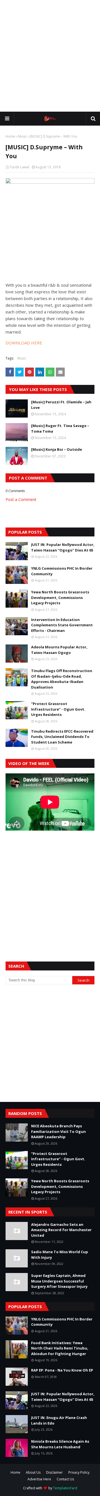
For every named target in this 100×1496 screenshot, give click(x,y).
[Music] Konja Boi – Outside (56, 449)
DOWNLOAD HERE (24, 343)
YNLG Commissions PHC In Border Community (61, 571)
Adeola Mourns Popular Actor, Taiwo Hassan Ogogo (59, 649)
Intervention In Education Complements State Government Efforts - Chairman (62, 625)
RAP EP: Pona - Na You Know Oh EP (62, 1370)
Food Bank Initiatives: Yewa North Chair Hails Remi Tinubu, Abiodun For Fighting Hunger (59, 1348)
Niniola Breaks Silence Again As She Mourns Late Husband (60, 1444)
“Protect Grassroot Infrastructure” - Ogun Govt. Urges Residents (58, 709)
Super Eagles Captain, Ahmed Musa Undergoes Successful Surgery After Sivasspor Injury (59, 1281)
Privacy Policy (78, 1472)
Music (22, 136)
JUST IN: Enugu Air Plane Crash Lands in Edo (59, 1420)
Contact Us (65, 1479)
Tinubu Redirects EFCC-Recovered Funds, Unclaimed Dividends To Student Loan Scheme (62, 737)
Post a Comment (21, 499)
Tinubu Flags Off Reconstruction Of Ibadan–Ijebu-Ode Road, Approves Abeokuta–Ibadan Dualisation (61, 679)
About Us (33, 1472)
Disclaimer (54, 1472)
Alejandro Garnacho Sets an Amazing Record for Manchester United (61, 1230)
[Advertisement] (50, 56)
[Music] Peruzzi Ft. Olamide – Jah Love (61, 404)
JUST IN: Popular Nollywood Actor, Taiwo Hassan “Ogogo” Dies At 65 (62, 547)
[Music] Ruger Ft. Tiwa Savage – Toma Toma (60, 428)
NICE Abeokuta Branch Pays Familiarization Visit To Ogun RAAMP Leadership (58, 1131)
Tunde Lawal (19, 167)
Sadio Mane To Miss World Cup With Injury (59, 1254)
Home (10, 136)
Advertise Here (39, 1479)
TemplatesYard (65, 1488)
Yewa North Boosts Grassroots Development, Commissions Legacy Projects (60, 597)
